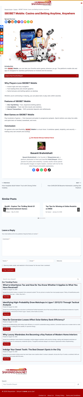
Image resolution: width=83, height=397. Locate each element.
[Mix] (25, 21)
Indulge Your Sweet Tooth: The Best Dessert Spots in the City (32, 349)
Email (32, 261)
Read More (7, 297)
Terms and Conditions (73, 395)
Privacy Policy (59, 395)
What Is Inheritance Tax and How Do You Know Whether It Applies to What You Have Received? (40, 286)
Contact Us (42, 395)
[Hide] (0, 55)
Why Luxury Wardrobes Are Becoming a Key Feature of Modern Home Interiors (40, 334)
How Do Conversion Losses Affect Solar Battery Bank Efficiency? (34, 320)
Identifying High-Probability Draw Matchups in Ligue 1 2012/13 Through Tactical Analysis (41, 303)
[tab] (38, 218)
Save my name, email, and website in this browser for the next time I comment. (27, 265)
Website (59, 261)
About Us (50, 395)
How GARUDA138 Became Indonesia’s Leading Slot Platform (64, 185)
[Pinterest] (18, 21)
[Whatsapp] (28, 21)
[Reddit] (12, 21)
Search (4, 381)
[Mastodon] (22, 21)
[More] (31, 21)
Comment (6, 239)
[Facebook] (6, 21)
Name (5, 261)
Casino (15, 9)
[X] (9, 21)
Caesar (8, 212)
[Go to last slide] (4, 210)
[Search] (78, 279)
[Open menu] (81, 3)
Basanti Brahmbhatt (41, 153)
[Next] (78, 210)
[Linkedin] (15, 21)
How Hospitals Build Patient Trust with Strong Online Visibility (19, 185)
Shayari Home (8, 9)
